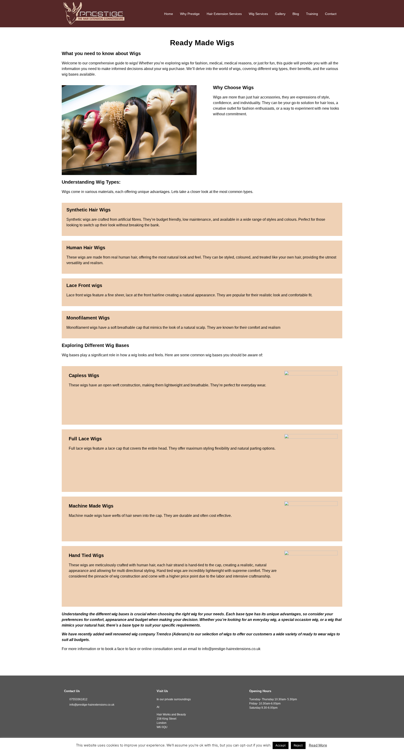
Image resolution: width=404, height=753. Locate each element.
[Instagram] (73, 713)
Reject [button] (298, 745)
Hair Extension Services (224, 14)
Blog (295, 14)
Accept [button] (280, 745)
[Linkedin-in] (87, 713)
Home (168, 14)
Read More (318, 745)
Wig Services (258, 14)
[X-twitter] (80, 713)
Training (312, 14)
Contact (330, 14)
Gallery (280, 14)
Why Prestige (190, 14)
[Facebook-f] (66, 713)
